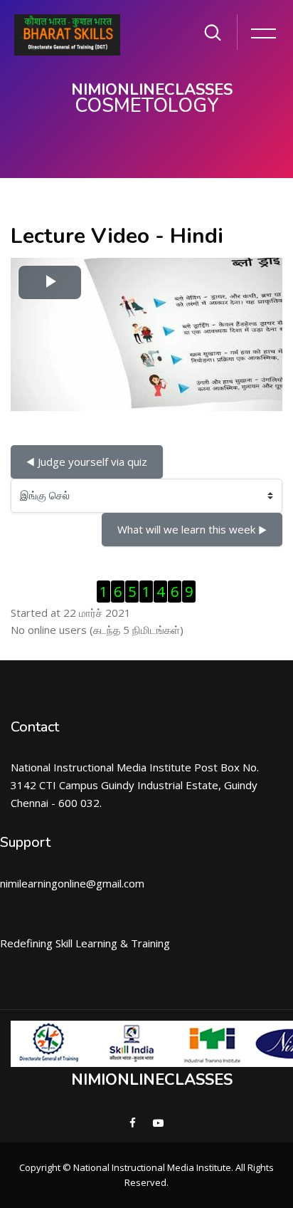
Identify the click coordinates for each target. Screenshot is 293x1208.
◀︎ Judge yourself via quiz (86, 461)
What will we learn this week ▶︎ (192, 529)
